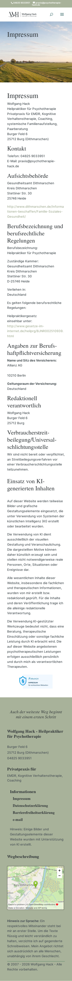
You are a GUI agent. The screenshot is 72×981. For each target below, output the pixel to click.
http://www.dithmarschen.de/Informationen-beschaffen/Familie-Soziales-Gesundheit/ (35, 212)
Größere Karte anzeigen (25, 914)
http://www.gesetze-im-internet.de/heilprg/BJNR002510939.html (35, 331)
